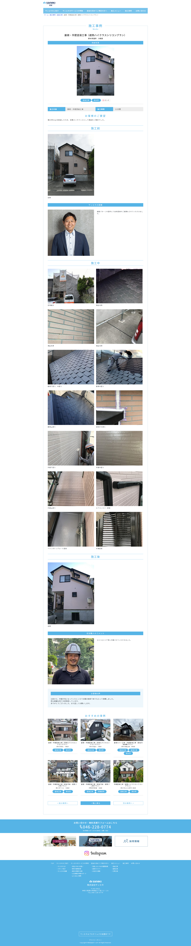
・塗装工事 (114, 866)
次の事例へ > (128, 803)
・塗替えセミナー (96, 869)
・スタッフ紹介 (61, 869)
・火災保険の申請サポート (78, 873)
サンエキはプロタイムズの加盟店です (95, 934)
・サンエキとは (61, 866)
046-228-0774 (97, 827)
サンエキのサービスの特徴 (73, 11)
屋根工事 (134, 750)
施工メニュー (116, 11)
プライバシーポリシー (95, 940)
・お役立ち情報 (95, 871)
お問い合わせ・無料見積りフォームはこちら (95, 822)
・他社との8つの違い (77, 866)
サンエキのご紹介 (52, 11)
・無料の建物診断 (76, 869)
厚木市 (96, 100)
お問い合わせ (141, 11)
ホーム (46, 15)
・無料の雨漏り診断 (76, 871)
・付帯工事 (114, 871)
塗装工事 (60, 15)
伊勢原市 (101, 791)
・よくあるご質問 (76, 876)
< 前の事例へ (62, 803)
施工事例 (128, 11)
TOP (52, 863)
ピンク (107, 100)
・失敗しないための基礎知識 (99, 866)
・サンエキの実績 (62, 871)
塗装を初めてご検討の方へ (97, 11)
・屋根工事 (114, 869)
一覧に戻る (95, 803)
